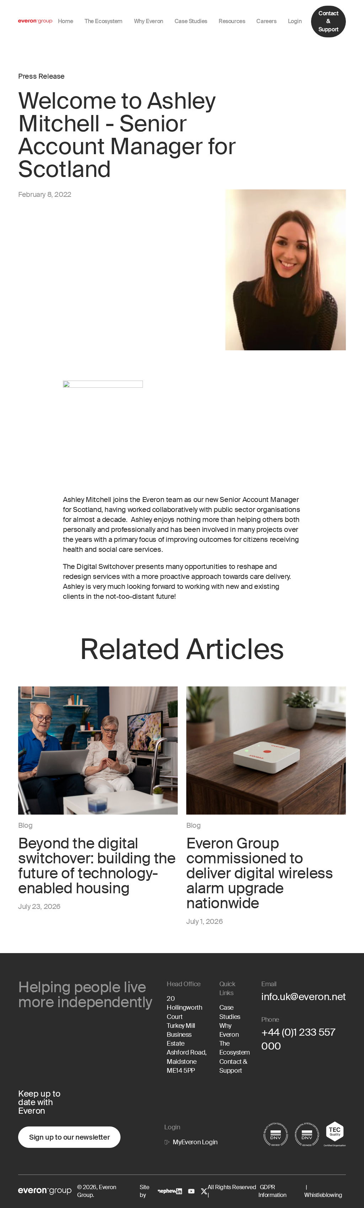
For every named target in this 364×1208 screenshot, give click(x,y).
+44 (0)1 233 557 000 (298, 1039)
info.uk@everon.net (303, 996)
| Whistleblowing (323, 1191)
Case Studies (229, 1012)
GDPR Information (272, 1191)
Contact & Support (328, 21)
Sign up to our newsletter (69, 1137)
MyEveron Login (195, 1142)
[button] (148, 21)
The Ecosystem (234, 1048)
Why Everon (229, 1030)
